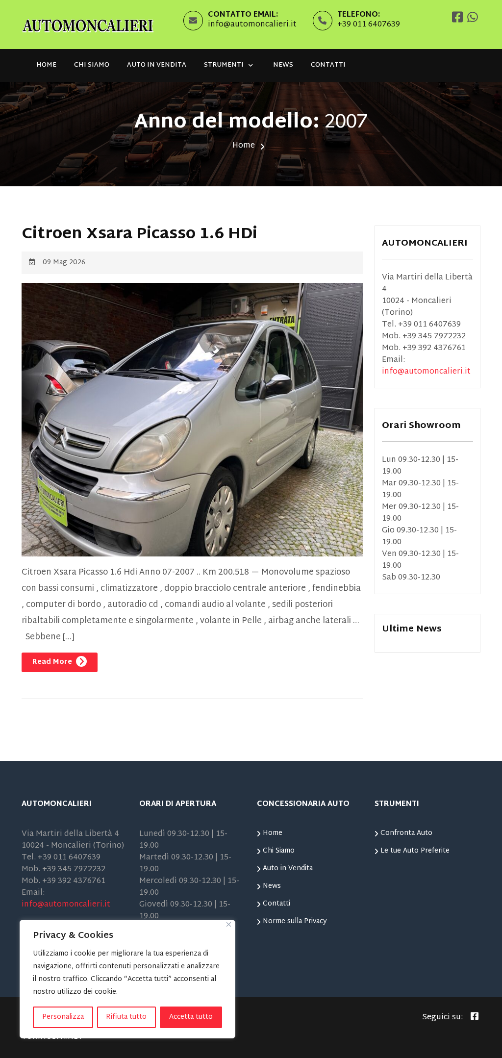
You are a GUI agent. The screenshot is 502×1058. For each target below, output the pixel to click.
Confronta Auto (406, 833)
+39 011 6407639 (368, 25)
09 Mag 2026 (64, 262)
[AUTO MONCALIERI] (88, 24)
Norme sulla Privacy (295, 921)
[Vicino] (228, 924)
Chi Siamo (91, 65)
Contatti (328, 65)
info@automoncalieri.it (252, 25)
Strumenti (224, 65)
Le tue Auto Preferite (415, 851)
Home (46, 65)
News (283, 65)
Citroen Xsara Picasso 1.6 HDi (139, 234)
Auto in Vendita (156, 65)
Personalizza (63, 1017)
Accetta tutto (191, 1017)
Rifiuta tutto (126, 1017)
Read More (53, 662)
